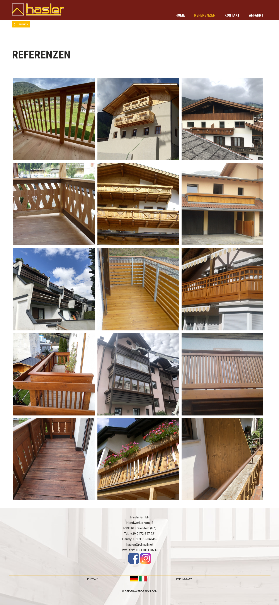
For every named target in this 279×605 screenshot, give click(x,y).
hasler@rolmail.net (139, 545)
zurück (23, 24)
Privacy (92, 578)
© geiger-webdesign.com (140, 591)
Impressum (184, 578)
